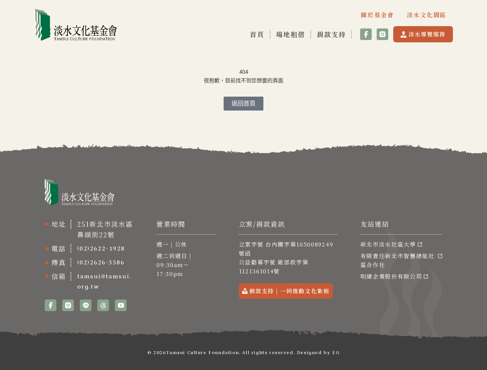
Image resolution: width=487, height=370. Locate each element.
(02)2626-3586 (101, 262)
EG (336, 352)
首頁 (257, 34)
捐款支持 (331, 34)
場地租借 (290, 34)
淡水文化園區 (426, 14)
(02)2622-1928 (101, 248)
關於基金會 (377, 14)
